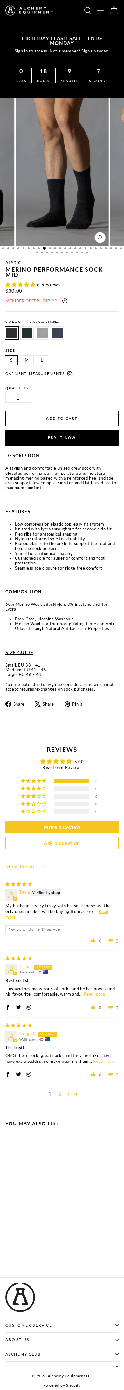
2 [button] (60, 1093)
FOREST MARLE (27, 333)
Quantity (17, 388)
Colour (32, 321)
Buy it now (62, 437)
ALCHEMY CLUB (23, 1354)
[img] (18, 884)
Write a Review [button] (62, 827)
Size (10, 350)
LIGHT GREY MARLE (42, 333)
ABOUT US (17, 1339)
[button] (21, 284)
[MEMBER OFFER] (64, 300)
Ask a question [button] (62, 843)
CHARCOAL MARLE (11, 333)
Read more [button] (94, 994)
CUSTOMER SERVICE (28, 1325)
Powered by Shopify (61, 1385)
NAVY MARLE (57, 333)
